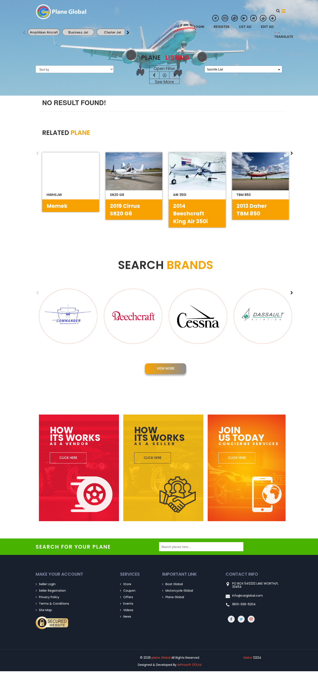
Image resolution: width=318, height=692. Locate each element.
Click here (68, 457)
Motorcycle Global (179, 590)
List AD (245, 26)
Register (222, 26)
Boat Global (174, 584)
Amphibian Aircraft (44, 32)
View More (166, 368)
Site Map (45, 610)
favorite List (215, 69)
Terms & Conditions (54, 603)
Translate (277, 36)
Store (127, 584)
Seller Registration (52, 590)
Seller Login (47, 584)
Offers (128, 597)
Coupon (129, 590)
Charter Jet (112, 32)
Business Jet (78, 32)
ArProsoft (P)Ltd (189, 665)
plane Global (70, 11)
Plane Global (174, 597)
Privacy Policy (49, 597)
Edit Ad (267, 26)
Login (199, 26)
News (127, 616)
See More (164, 82)
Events (128, 603)
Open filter (164, 69)
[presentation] (128, 30)
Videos (128, 610)
